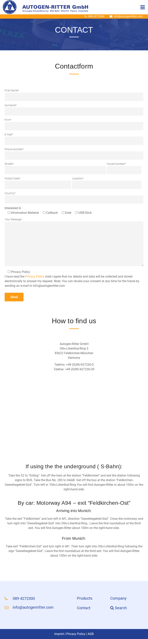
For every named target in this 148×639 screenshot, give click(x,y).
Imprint (59, 634)
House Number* (116, 163)
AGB (91, 634)
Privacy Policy (34, 276)
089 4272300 (96, 16)
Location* (78, 178)
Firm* (8, 119)
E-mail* (9, 134)
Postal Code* (12, 178)
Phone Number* (14, 149)
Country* (10, 193)
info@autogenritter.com (128, 16)
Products (84, 598)
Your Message (13, 219)
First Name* (12, 90)
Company (118, 598)
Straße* (9, 163)
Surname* (11, 105)
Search (120, 608)
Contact (83, 608)
